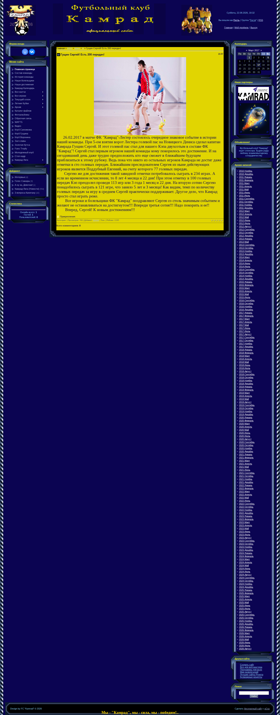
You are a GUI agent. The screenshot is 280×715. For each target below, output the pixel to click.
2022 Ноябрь (245, 510)
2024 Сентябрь (247, 578)
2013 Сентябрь (247, 245)
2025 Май (244, 602)
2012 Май (244, 217)
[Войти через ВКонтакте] (32, 52)
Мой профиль (241, 27)
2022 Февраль (246, 488)
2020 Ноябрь (245, 448)
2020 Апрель (245, 427)
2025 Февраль (246, 593)
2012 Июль (244, 223)
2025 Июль (244, 608)
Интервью (20, 177)
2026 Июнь (244, 642)
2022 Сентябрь (247, 504)
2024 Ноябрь (245, 584)
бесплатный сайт (253, 708)
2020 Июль (244, 436)
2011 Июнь (244, 192)
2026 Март (244, 633)
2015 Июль (244, 297)
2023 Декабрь (246, 550)
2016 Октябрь (246, 303)
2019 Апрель (245, 396)
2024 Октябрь (246, 581)
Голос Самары (22, 181)
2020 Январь (245, 417)
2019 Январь (245, 386)
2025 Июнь (244, 605)
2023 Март (244, 522)
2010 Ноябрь (245, 171)
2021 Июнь (244, 470)
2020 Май (244, 430)
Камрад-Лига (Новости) (27, 189)
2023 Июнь (244, 531)
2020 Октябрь (246, 445)
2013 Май (244, 242)
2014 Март (244, 257)
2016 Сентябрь (247, 300)
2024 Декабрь (246, 587)
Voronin (96, 220)
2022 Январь (245, 485)
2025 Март (244, 596)
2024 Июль (244, 571)
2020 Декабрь (246, 451)
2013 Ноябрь (245, 251)
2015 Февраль (246, 285)
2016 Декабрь (246, 309)
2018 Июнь (244, 365)
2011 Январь (245, 177)
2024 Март (244, 559)
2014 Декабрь (246, 279)
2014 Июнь (244, 263)
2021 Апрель (245, 463)
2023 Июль (244, 534)
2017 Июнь (244, 328)
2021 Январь (245, 454)
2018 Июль (244, 368)
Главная (228, 27)
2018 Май (244, 362)
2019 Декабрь (246, 414)
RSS (260, 20)
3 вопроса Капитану (25, 192)
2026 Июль (244, 645)
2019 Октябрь (246, 408)
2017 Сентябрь (247, 337)
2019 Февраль (246, 390)
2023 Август (245, 537)
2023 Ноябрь (245, 547)
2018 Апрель (245, 359)
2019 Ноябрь (245, 411)
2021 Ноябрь (245, 479)
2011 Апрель (245, 186)
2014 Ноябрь (245, 275)
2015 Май (244, 294)
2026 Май (244, 639)
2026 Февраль (246, 630)
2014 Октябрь (246, 272)
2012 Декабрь (246, 235)
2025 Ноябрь (245, 621)
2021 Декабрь (246, 482)
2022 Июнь (244, 500)
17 (258, 65)
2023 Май (244, 528)
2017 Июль (244, 331)
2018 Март (244, 356)
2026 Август (245, 648)
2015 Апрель (245, 291)
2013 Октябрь (246, 248)
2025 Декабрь (246, 624)
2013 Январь (245, 239)
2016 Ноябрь (245, 306)
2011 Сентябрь (246, 198)
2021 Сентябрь (247, 473)
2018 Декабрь (246, 383)
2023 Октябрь (246, 544)
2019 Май (244, 399)
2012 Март (244, 211)
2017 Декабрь (246, 346)
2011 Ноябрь (245, 205)
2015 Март (244, 288)
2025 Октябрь (246, 618)
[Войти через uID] (25, 52)
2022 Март (244, 491)
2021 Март (244, 460)
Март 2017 (253, 50)
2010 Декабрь (246, 174)
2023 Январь (245, 516)
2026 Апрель (245, 636)
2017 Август (245, 334)
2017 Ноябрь (245, 343)
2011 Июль (244, 195)
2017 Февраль (246, 316)
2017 (69, 48)
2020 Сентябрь (247, 442)
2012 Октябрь (246, 232)
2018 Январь (245, 349)
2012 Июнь (244, 220)
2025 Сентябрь (247, 615)
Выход (253, 27)
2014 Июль (244, 266)
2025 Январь (245, 590)
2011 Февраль (246, 180)
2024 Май (244, 565)
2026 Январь (245, 627)
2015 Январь (245, 282)
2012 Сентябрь (247, 229)
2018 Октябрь (246, 377)
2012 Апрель (245, 214)
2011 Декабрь (246, 208)
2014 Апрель (245, 260)
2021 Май (244, 467)
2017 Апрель (245, 322)
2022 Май (244, 497)
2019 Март (244, 393)
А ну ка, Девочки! (24, 185)
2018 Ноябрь (245, 380)
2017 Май (244, 325)
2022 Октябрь (246, 507)
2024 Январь (245, 553)
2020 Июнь (244, 433)
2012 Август (245, 226)
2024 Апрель (245, 562)
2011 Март (244, 183)
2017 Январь (245, 312)
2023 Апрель (245, 525)
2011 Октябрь (246, 202)
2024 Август (245, 574)
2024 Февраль (246, 556)
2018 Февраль (246, 353)
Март (77, 48)
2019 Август (245, 402)
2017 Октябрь (246, 340)
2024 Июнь (244, 568)
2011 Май (244, 189)
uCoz (267, 708)
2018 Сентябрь (247, 374)
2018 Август (245, 371)
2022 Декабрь (246, 513)
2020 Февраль (246, 420)
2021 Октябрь (246, 476)
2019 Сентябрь (247, 405)
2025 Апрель (245, 599)
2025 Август (245, 611)
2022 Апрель (245, 494)
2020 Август (245, 439)
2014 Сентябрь (247, 269)
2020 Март (244, 423)
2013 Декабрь (246, 254)
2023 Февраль (246, 519)
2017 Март (244, 319)
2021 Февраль (246, 457)
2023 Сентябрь (247, 541)
